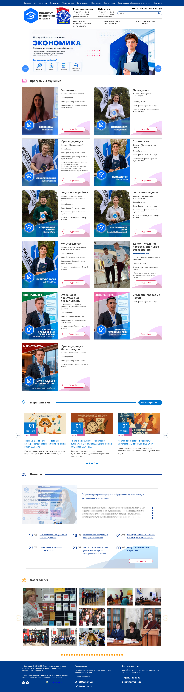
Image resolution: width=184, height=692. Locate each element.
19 (107, 655)
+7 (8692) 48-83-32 (131, 678)
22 (114, 655)
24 (119, 655)
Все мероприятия (149, 402)
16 (99, 655)
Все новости (140, 561)
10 (84, 655)
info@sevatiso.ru (83, 686)
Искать (159, 13)
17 (102, 655)
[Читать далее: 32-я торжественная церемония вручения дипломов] (48, 536)
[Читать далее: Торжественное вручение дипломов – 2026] (48, 549)
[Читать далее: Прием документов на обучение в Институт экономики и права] (136, 536)
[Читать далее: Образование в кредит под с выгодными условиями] (92, 536)
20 (109, 655)
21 (112, 655)
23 (117, 655)
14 (94, 655)
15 (97, 655)
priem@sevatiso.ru (131, 682)
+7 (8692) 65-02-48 (84, 682)
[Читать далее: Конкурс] (136, 549)
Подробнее (74, 129)
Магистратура (68, 3)
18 (104, 655)
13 (92, 655)
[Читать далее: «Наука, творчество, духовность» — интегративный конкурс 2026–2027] (58, 434)
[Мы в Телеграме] (27, 682)
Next (158, 68)
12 (89, 655)
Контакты (157, 3)
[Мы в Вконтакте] (23, 682)
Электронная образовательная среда (134, 3)
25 (122, 655)
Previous (25, 68)
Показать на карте (82, 676)
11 (87, 655)
